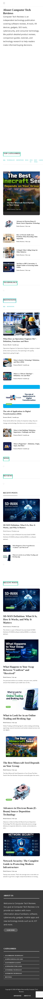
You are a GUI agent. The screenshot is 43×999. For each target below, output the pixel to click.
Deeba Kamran (11, 209)
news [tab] (26, 160)
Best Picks (8, 977)
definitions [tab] (20, 160)
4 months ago (25, 378)
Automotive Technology (13, 973)
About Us (27, 996)
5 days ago (27, 270)
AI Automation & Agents (13, 962)
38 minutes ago (15, 531)
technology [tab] (11, 160)
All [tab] (4, 160)
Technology (7, 78)
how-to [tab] (31, 161)
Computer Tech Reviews (28, 78)
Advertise (17, 996)
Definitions (9, 331)
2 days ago (18, 209)
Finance (8, 658)
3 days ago (27, 241)
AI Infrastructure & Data (13, 966)
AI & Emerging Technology (14, 955)
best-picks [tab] (35, 161)
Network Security (10, 607)
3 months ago (15, 344)
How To (6, 65)
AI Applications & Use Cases (14, 959)
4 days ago (27, 255)
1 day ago (13, 677)
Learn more (11, 930)
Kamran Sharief (7, 344)
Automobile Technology (13, 970)
